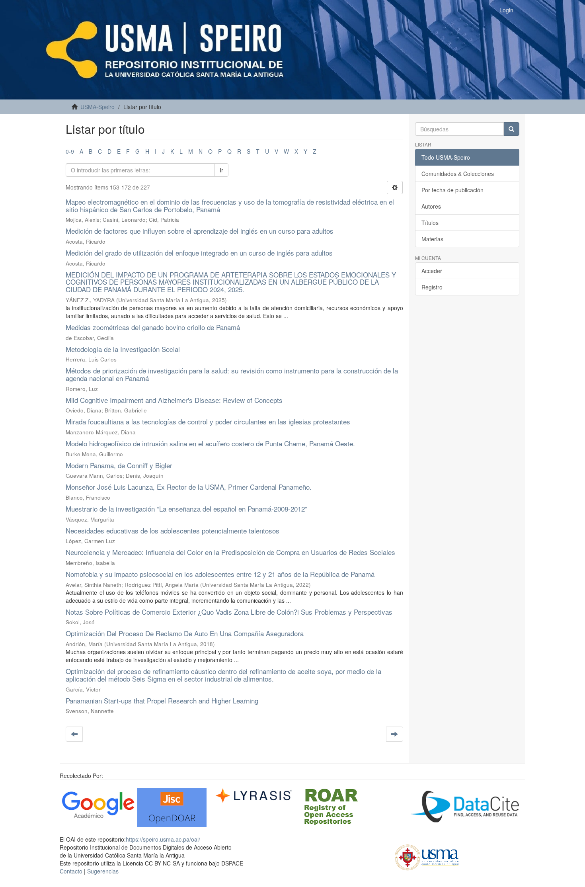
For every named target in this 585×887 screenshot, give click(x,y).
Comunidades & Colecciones (457, 174)
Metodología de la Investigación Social (123, 349)
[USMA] (427, 856)
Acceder (431, 271)
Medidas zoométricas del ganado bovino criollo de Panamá (153, 327)
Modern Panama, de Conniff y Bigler (119, 465)
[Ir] (511, 129)
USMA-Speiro (97, 107)
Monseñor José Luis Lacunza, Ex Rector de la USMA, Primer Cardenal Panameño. (189, 487)
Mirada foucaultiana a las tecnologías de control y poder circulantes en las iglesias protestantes (208, 421)
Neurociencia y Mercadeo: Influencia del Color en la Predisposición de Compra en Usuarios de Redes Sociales (230, 552)
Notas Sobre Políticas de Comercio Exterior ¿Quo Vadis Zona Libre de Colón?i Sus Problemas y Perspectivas (229, 612)
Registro (432, 287)
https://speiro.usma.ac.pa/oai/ (163, 839)
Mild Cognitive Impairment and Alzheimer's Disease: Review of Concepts (174, 400)
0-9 (70, 151)
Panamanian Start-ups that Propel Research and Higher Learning (162, 700)
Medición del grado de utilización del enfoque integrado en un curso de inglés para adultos (199, 253)
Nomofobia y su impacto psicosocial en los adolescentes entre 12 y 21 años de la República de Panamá (220, 574)
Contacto (71, 871)
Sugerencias (103, 871)
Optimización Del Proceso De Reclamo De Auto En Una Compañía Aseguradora (185, 633)
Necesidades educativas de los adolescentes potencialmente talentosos (172, 530)
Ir (221, 170)
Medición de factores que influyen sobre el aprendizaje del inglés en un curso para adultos (199, 231)
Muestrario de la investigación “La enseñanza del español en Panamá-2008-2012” (186, 509)
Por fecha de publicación (452, 190)
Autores (431, 206)
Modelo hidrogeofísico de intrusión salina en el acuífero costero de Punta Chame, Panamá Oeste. (210, 443)
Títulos (430, 223)
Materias (432, 239)
